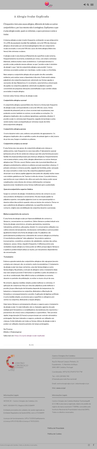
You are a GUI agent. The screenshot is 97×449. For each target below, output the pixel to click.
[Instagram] (89, 445)
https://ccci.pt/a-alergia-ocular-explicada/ (30, 336)
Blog (31, 345)
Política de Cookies (55, 434)
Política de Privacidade (56, 428)
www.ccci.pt (61, 388)
